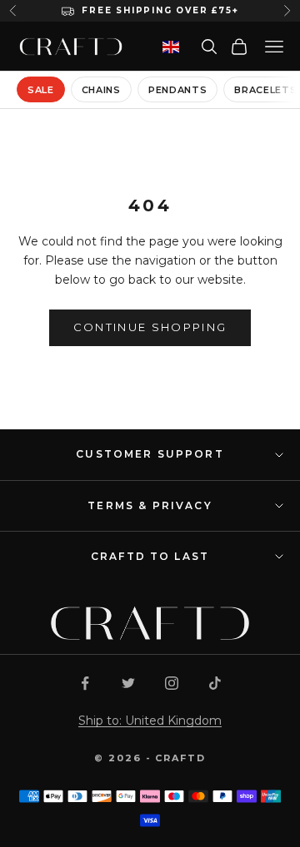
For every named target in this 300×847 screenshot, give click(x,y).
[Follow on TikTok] (215, 683)
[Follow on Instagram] (171, 683)
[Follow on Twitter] (128, 683)
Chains (101, 90)
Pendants (177, 90)
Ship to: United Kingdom (150, 720)
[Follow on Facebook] (85, 683)
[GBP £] (170, 47)
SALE (41, 90)
